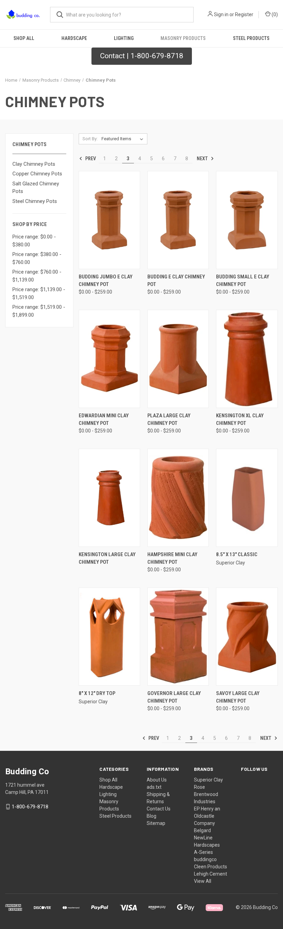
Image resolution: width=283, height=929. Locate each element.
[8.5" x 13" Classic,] (246, 497)
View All (202, 881)
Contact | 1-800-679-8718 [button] (141, 56)
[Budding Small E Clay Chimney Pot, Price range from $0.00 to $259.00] (246, 220)
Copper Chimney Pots (37, 174)
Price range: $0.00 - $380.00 (34, 241)
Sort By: (90, 138)
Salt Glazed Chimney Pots (35, 188)
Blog (151, 816)
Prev (90, 158)
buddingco (205, 859)
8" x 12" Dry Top (97, 693)
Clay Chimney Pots (33, 164)
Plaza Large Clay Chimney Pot (169, 419)
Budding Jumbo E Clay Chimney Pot (106, 281)
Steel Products (251, 38)
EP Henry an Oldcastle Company (207, 816)
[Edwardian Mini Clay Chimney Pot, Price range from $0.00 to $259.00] (109, 359)
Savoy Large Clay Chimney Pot (238, 697)
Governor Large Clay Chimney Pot (174, 697)
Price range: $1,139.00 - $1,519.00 (38, 293)
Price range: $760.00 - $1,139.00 (36, 276)
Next (203, 158)
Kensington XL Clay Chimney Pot (240, 419)
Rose (199, 787)
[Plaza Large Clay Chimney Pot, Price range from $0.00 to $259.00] (178, 359)
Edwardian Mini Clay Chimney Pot (104, 419)
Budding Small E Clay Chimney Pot (242, 281)
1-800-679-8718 (30, 807)
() (274, 14)
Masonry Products (183, 38)
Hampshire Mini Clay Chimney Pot (172, 558)
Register (244, 14)
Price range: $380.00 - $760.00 (36, 258)
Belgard (202, 830)
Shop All (23, 38)
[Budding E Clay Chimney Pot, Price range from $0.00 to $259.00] (178, 220)
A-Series (203, 852)
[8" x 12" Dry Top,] (109, 636)
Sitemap (156, 823)
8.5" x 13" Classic (236, 554)
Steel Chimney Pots (34, 201)
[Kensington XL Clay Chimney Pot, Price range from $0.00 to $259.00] (246, 359)
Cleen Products (210, 866)
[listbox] (123, 139)
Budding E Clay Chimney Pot (176, 281)
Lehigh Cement (210, 874)
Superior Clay (208, 780)
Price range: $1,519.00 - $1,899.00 (38, 311)
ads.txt (154, 787)
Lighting (124, 38)
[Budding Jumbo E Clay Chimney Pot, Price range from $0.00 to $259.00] (109, 220)
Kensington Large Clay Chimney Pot (107, 558)
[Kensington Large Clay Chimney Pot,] (109, 497)
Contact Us (158, 808)
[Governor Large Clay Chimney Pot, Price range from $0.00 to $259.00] (178, 636)
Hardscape (74, 38)
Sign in (221, 14)
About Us (157, 780)
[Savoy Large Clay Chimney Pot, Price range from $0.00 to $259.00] (246, 636)
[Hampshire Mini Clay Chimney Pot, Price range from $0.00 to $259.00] (178, 497)
